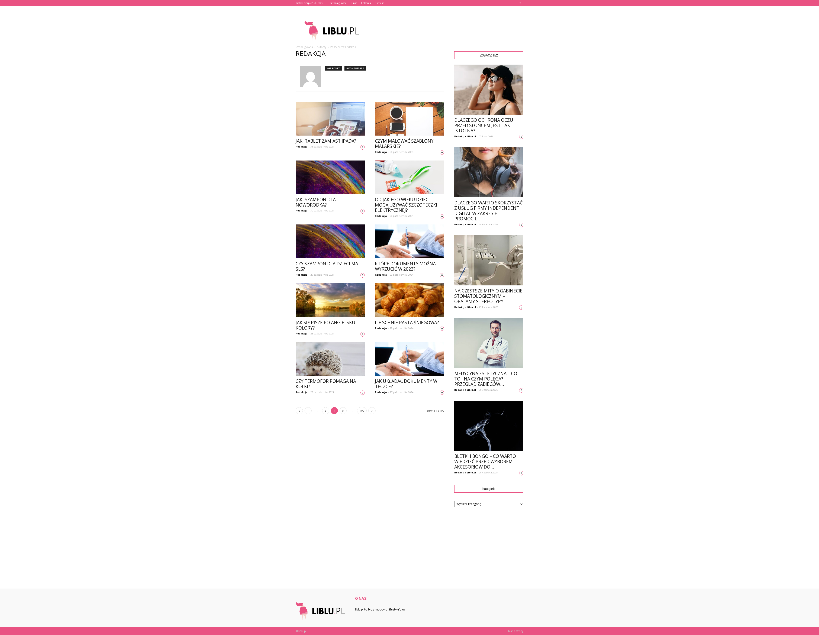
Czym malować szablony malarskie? (404, 143)
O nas (354, 2)
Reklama (366, 2)
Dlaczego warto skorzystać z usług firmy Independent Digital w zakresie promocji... (488, 211)
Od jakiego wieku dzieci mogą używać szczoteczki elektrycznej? (406, 205)
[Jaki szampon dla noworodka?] (330, 177)
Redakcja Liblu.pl (465, 136)
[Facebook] (520, 3)
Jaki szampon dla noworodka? (316, 202)
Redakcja (302, 146)
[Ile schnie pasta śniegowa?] (409, 300)
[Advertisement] (445, 31)
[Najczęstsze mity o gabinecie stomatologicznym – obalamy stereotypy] (488, 260)
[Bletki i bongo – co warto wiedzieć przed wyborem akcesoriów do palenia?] (488, 426)
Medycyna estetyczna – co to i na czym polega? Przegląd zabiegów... (485, 378)
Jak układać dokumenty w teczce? (406, 383)
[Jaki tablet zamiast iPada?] (330, 119)
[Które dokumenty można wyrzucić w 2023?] (409, 241)
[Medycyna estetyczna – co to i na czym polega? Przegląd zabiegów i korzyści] (488, 343)
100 (362, 410)
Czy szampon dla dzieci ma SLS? (327, 266)
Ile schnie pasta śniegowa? (407, 322)
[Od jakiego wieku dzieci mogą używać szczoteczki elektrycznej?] (409, 177)
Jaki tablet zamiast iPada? (326, 141)
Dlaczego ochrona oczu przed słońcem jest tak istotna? (483, 125)
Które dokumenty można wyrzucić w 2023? (405, 266)
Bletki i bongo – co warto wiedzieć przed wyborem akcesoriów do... (485, 461)
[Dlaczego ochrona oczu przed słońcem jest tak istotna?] (488, 90)
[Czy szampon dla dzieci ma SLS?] (330, 241)
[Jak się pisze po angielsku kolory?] (330, 300)
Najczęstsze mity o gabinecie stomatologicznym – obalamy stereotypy (488, 296)
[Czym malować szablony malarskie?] (409, 119)
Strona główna (338, 2)
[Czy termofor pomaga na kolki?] (330, 359)
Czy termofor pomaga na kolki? (326, 383)
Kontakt (379, 2)
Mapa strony (515, 631)
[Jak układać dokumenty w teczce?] (409, 359)
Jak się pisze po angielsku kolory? (325, 325)
